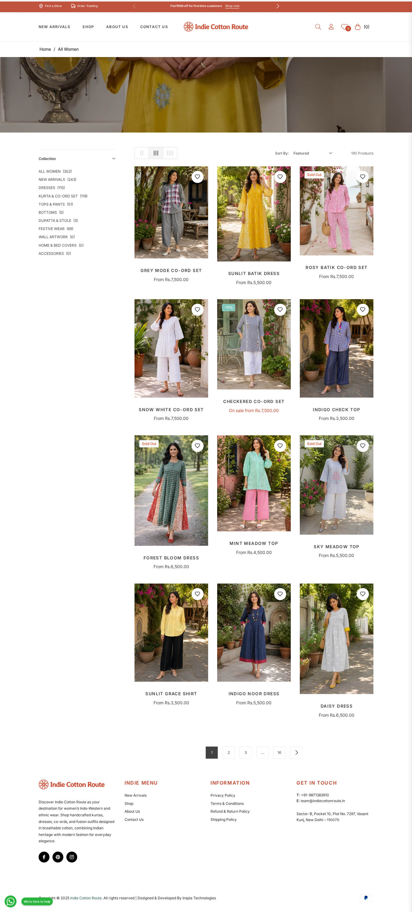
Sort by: (282, 153)
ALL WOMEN (55, 171)
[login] (331, 26)
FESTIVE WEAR (56, 228)
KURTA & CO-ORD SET (63, 196)
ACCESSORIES (55, 253)
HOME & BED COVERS (61, 245)
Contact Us (134, 819)
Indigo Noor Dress (254, 693)
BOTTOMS (51, 212)
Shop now (232, 6)
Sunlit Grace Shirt (171, 693)
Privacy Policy (223, 795)
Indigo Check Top (336, 409)
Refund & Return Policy (230, 811)
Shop (129, 803)
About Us (132, 811)
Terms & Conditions (227, 803)
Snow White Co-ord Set (171, 409)
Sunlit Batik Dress (254, 273)
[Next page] (296, 753)
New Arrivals (136, 795)
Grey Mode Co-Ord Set (171, 270)
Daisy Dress (337, 706)
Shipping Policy (224, 819)
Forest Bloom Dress (171, 557)
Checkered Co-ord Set (253, 401)
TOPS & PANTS (56, 204)
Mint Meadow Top (254, 543)
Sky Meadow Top (337, 546)
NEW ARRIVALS (57, 179)
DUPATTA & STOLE (58, 220)
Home (45, 49)
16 (279, 752)
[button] (318, 26)
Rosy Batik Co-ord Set (336, 267)
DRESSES (52, 187)
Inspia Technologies (199, 898)
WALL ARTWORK (57, 237)
